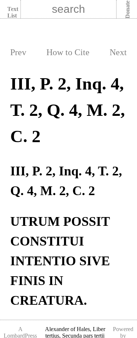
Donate (128, 10)
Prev (18, 52)
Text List (12, 12)
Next (118, 52)
